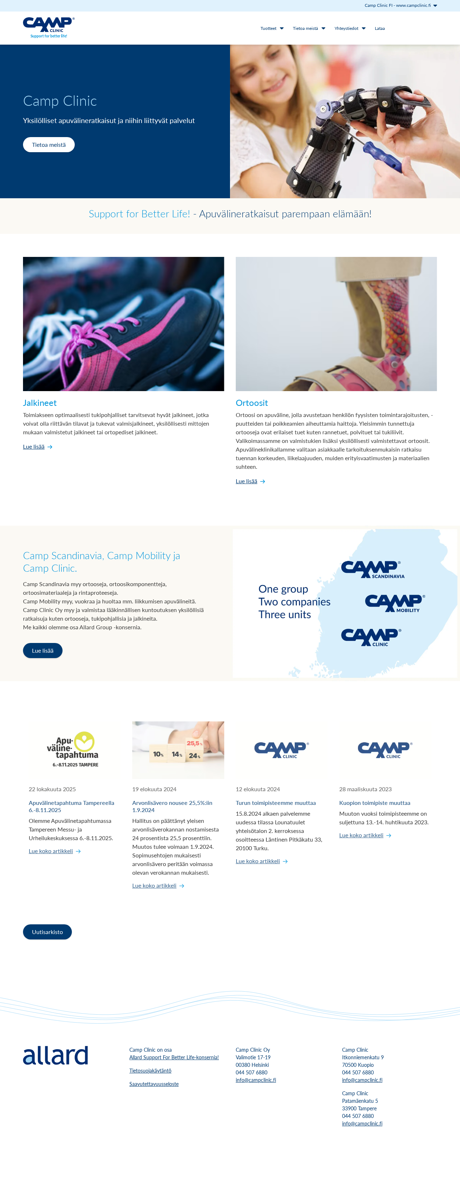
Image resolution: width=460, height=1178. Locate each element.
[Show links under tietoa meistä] (323, 28)
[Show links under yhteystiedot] (364, 28)
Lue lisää (34, 446)
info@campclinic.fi (256, 1079)
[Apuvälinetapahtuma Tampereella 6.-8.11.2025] (75, 750)
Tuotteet (268, 28)
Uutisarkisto (47, 932)
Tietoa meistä (305, 28)
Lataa (380, 28)
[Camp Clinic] (49, 24)
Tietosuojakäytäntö (150, 1070)
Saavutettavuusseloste (154, 1083)
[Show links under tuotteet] (282, 28)
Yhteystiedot (346, 28)
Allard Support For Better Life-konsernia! (174, 1057)
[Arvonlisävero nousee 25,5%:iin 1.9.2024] (178, 750)
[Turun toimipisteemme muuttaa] (282, 750)
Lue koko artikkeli (51, 851)
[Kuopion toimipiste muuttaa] (385, 750)
